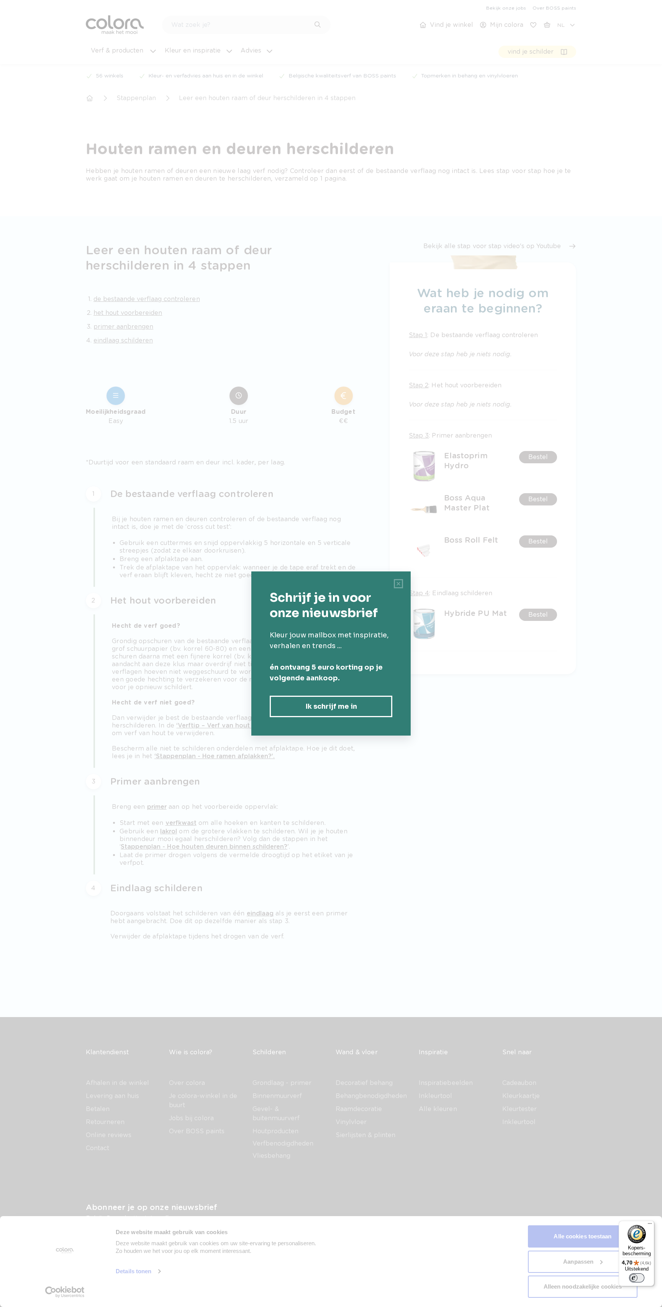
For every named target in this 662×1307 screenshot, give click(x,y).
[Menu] (649, 1225)
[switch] (636, 1277)
